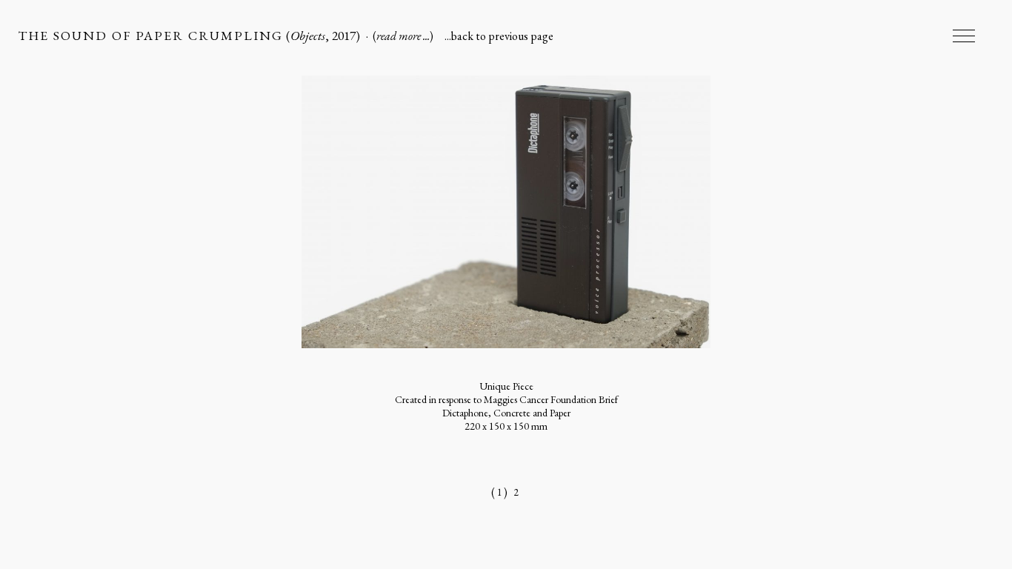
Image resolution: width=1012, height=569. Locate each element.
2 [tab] (516, 492)
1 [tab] (499, 492)
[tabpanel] (506, 279)
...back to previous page (499, 36)
